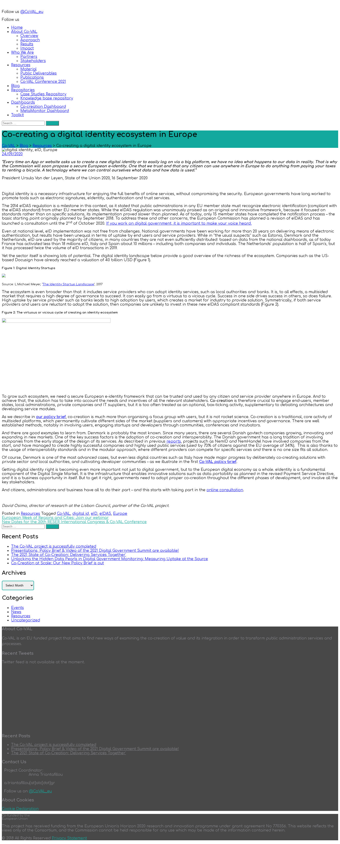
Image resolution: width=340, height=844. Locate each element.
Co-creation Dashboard (43, 107)
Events (17, 608)
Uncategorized (25, 620)
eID (94, 514)
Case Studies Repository (43, 94)
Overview (29, 36)
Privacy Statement (69, 838)
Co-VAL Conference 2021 (43, 82)
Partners (28, 57)
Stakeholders (33, 61)
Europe (120, 514)
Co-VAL (63, 514)
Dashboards (23, 102)
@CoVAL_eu (31, 12)
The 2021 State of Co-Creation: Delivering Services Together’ (68, 555)
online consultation (225, 490)
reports (174, 441)
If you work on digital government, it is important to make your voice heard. (179, 223)
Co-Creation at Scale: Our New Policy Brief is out (57, 563)
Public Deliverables (38, 73)
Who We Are (22, 52)
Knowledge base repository (46, 98)
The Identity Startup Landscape (68, 284)
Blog (15, 86)
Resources (20, 65)
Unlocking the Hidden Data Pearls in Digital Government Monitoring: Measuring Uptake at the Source (109, 559)
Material (28, 69)
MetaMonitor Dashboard (44, 111)
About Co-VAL (24, 32)
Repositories (23, 90)
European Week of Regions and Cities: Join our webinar (55, 518)
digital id (80, 514)
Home (17, 27)
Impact (27, 48)
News (16, 612)
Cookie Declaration (20, 809)
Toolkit (17, 115)
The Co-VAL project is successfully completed (53, 546)
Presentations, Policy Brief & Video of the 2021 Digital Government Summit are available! (95, 551)
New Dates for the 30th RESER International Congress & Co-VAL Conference (74, 522)
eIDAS (105, 514)
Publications (32, 77)
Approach (30, 40)
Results (26, 44)
